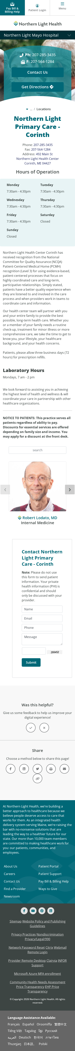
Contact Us (37, 72)
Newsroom (12, 896)
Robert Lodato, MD (39, 517)
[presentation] (5, 489)
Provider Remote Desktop (27, 960)
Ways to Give (47, 889)
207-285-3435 (40, 54)
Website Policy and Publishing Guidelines (44, 923)
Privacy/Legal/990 (37, 939)
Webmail (60, 947)
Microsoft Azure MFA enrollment (37, 974)
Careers (9, 874)
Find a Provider (15, 889)
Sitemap (16, 921)
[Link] (10, 769)
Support (37, 965)
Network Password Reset (27, 947)
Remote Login (38, 952)
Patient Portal (48, 866)
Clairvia (52, 960)
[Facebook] (24, 910)
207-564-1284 (40, 61)
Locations (44, 109)
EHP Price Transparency (43, 989)
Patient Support (50, 874)
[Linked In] (50, 910)
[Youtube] (33, 910)
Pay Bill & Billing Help (53, 881)
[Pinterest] (41, 910)
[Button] (31, 727)
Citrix (49, 947)
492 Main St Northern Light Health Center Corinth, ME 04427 (37, 158)
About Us (10, 866)
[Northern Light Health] (37, 23)
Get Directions (36, 86)
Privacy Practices (23, 934)
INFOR (62, 960)
